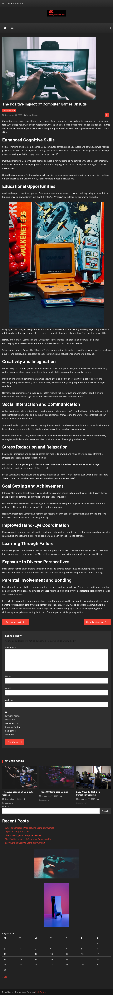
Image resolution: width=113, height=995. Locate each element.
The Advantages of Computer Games (98, 622)
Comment (10, 647)
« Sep (5, 976)
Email (8, 688)
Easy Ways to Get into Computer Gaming (17, 622)
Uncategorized (9, 110)
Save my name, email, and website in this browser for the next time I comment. (12, 725)
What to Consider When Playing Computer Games (29, 827)
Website (9, 700)
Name (9, 676)
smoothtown (32, 115)
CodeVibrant (40, 992)
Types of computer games (53, 792)
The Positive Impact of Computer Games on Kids (29, 839)
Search (5, 806)
